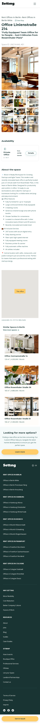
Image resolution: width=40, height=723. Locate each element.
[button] (35, 4)
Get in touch (20, 719)
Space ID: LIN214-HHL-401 (13, 44)
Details (31, 153)
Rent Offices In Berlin (11, 17)
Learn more (20, 452)
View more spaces (10, 330)
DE (36, 465)
